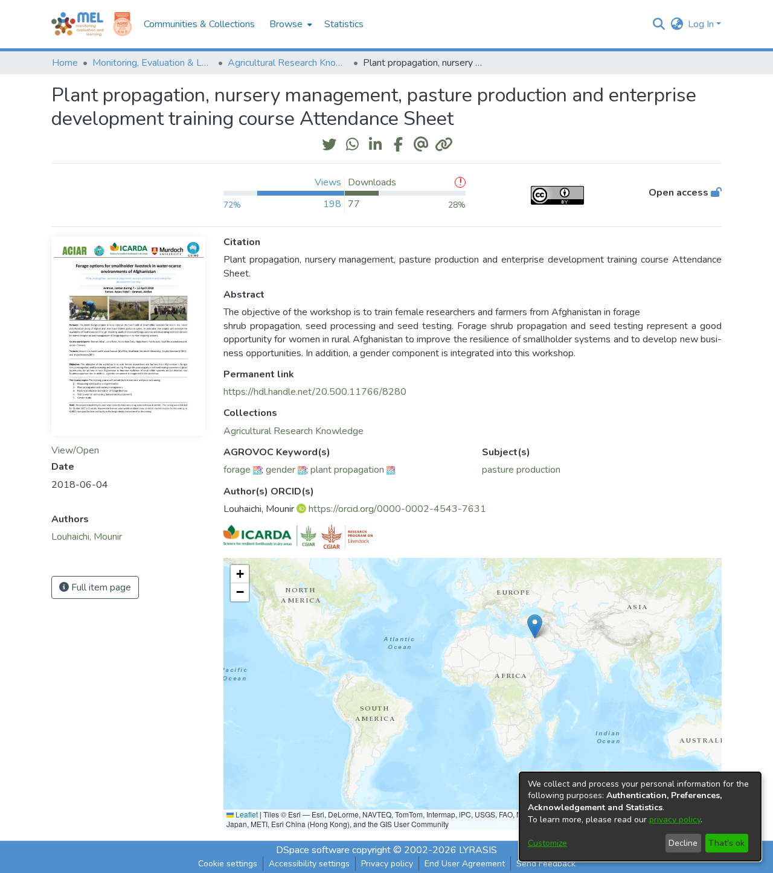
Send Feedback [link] (546, 863)
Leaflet (246, 814)
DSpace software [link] (313, 850)
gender (280, 469)
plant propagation (347, 469)
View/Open (75, 450)
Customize (547, 843)
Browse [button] (286, 24)
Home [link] (65, 62)
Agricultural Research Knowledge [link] (288, 62)
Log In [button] (702, 24)
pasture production (521, 469)
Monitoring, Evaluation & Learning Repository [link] (152, 62)
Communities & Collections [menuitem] (199, 24)
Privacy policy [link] (387, 863)
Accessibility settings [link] (309, 863)
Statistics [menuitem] (344, 24)
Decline (683, 843)
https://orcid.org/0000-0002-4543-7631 (397, 509)
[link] (293, 431)
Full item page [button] (100, 587)
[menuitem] (289, 24)
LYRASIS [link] (478, 850)
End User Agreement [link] (465, 863)
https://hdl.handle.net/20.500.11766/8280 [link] (314, 391)
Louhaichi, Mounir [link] (86, 536)
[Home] (77, 24)
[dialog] (640, 816)
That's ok (726, 843)
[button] (658, 24)
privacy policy (675, 819)
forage (237, 469)
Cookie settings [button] (227, 863)
